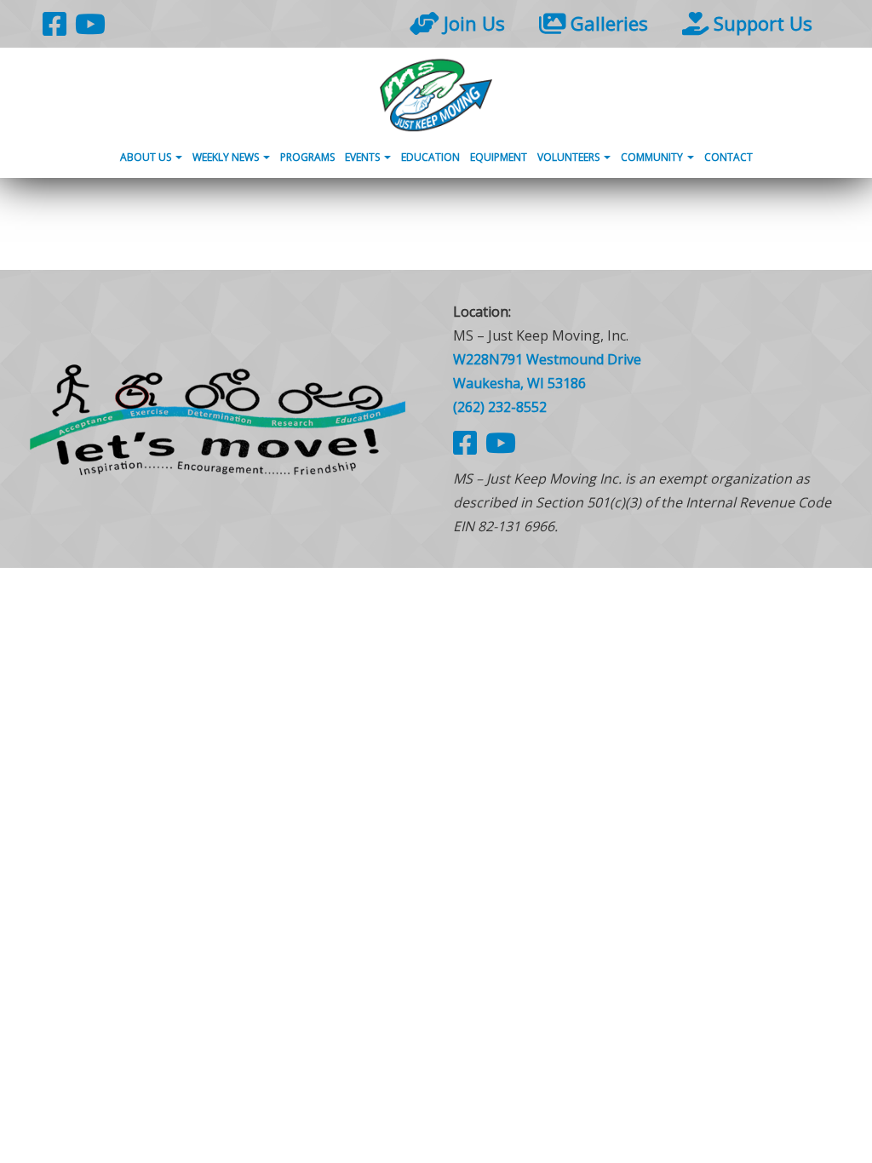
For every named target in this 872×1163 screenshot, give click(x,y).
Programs (307, 157)
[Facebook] (54, 23)
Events (363, 157)
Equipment (498, 157)
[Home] (436, 95)
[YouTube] (90, 23)
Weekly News (226, 157)
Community (653, 157)
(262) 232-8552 (500, 407)
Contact (728, 157)
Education (430, 157)
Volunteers (569, 157)
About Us (147, 157)
